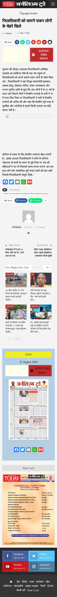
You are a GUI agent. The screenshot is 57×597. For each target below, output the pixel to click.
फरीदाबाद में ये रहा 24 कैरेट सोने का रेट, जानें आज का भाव (14, 252)
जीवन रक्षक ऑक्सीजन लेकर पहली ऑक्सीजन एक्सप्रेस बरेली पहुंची (43, 252)
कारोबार (40, 581)
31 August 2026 (29, 361)
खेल (48, 581)
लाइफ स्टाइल (31, 585)
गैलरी (42, 585)
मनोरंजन (7, 585)
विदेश (24, 581)
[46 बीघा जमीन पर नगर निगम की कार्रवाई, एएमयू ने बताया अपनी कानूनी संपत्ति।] (16, 280)
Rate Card (28, 468)
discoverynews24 (14, 190)
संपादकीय (18, 585)
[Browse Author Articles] (28, 216)
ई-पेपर (29, 354)
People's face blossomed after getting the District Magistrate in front (26, 193)
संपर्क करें (20, 590)
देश (32, 274)
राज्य (31, 581)
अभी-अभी (10, 274)
